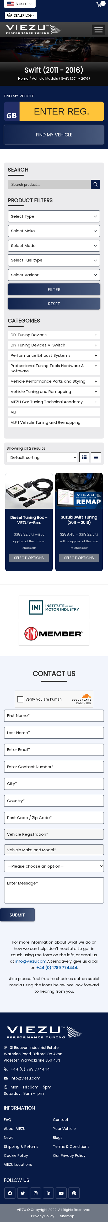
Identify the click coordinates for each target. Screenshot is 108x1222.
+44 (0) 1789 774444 (56, 967)
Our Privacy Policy (69, 1155)
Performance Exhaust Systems (41, 355)
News (8, 1137)
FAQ (7, 1119)
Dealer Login (24, 15)
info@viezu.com (30, 961)
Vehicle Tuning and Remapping (41, 391)
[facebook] (9, 1193)
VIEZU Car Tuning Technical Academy (47, 402)
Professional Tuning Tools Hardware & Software (47, 368)
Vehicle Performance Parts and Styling (48, 381)
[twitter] (22, 1193)
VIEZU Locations (18, 1164)
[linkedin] (48, 1193)
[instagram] (35, 1193)
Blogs (57, 1137)
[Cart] (99, 5)
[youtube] (61, 1193)
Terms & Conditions (71, 1146)
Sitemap (67, 1216)
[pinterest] (74, 1193)
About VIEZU (14, 1128)
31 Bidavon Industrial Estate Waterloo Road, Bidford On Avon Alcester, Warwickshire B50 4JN (33, 1054)
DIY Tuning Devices (29, 334)
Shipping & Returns (21, 1146)
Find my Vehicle (54, 134)
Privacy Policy (42, 1216)
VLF (14, 412)
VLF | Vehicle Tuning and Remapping (45, 422)
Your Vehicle (64, 1128)
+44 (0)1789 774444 (30, 1069)
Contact (60, 1119)
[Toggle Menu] (98, 29)
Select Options (29, 557)
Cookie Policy (16, 1155)
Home (23, 78)
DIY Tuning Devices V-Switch (38, 345)
